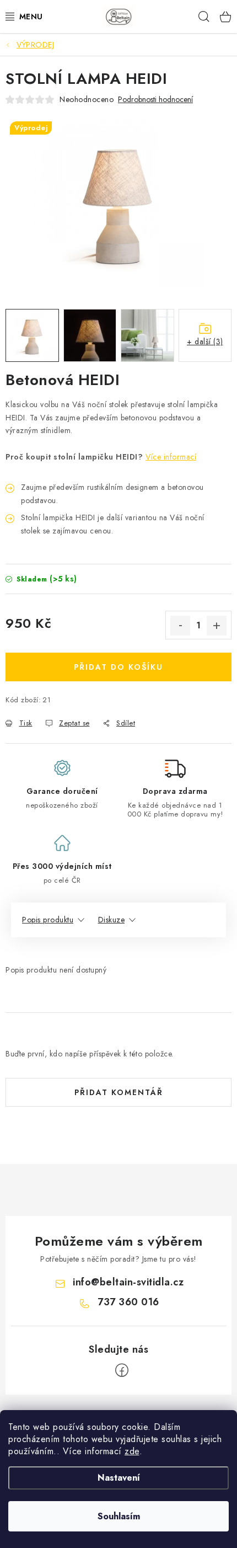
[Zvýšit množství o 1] (217, 626)
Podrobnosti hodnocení (155, 99)
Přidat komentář (118, 1092)
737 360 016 (128, 1302)
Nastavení (119, 1477)
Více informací (171, 456)
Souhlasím (119, 1516)
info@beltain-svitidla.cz (128, 1282)
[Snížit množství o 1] (180, 626)
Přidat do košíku (118, 666)
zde (132, 1451)
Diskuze (111, 919)
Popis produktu (47, 919)
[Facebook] (121, 1370)
